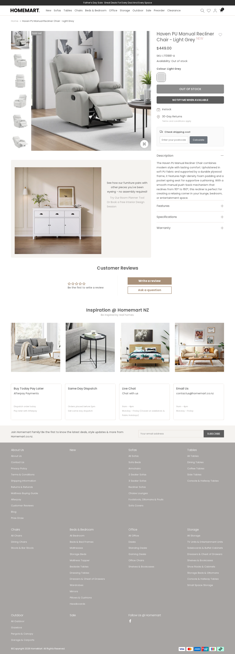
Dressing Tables (79, 573)
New (48, 10)
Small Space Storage (200, 585)
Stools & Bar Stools (22, 548)
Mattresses (76, 548)
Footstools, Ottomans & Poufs (146, 499)
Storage (125, 10)
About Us (16, 456)
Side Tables (194, 474)
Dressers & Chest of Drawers (87, 579)
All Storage (193, 535)
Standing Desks (138, 548)
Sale (148, 10)
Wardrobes (76, 585)
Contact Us (17, 462)
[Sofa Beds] (199, 347)
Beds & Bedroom (95, 10)
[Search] (202, 11)
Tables (68, 10)
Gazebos (16, 627)
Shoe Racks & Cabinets (201, 566)
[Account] (215, 10)
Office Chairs (136, 560)
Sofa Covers (136, 505)
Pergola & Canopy (22, 633)
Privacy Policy (19, 468)
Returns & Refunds (22, 487)
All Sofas (134, 456)
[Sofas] (35, 347)
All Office (134, 535)
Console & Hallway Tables (203, 481)
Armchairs (135, 468)
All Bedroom (77, 535)
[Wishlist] (209, 11)
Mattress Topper (80, 560)
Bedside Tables (79, 566)
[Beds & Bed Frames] (144, 347)
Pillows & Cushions (81, 597)
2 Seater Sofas (137, 474)
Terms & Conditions (23, 474)
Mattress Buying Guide (24, 493)
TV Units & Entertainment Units (205, 542)
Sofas (57, 10)
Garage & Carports (22, 640)
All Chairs (16, 535)
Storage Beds (78, 554)
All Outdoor (17, 621)
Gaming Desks (137, 554)
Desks (132, 542)
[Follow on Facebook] (130, 621)
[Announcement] (117, 3)
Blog (13, 512)
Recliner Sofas (137, 487)
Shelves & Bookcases (141, 566)
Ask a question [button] (149, 290)
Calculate (198, 140)
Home (14, 21)
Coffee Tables (195, 468)
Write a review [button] (149, 281)
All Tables (193, 456)
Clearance (174, 10)
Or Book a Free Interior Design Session (125, 204)
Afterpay (16, 499)
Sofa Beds (135, 462)
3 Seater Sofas (137, 481)
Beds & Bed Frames (81, 542)
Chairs (79, 10)
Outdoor (138, 10)
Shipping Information (23, 481)
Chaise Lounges (138, 493)
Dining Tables (195, 462)
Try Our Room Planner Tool (127, 198)
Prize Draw (17, 518)
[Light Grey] (161, 77)
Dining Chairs (19, 542)
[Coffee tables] (90, 347)
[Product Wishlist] (220, 34)
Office (113, 10)
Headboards (77, 604)
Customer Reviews (22, 505)
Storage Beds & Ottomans (203, 573)
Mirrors (74, 591)
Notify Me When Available (190, 100)
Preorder (159, 10)
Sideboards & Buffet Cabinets (205, 548)
